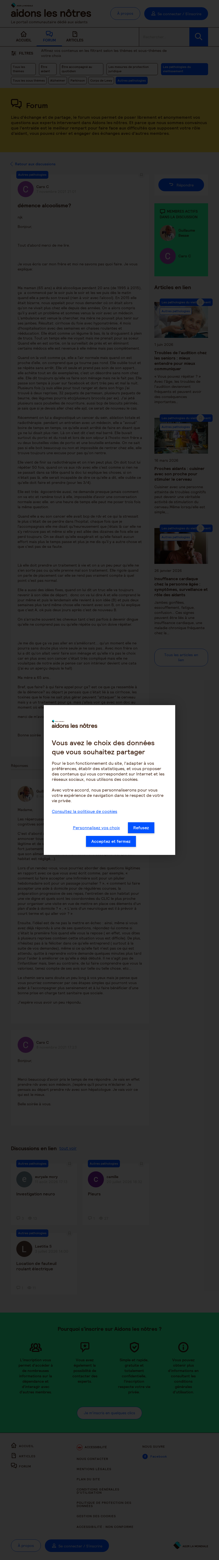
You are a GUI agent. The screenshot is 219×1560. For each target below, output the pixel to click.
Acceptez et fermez (111, 841)
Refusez (141, 828)
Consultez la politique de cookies (84, 811)
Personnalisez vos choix (96, 828)
